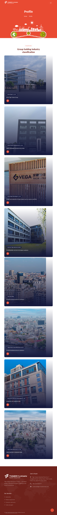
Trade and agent (9, 505)
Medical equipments (10, 499)
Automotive (8, 497)
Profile (30, 16)
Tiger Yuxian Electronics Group (11, 512)
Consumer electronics (10, 502)
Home (25, 16)
